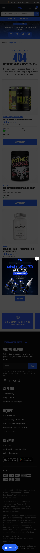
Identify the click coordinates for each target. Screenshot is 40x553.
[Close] (37, 259)
